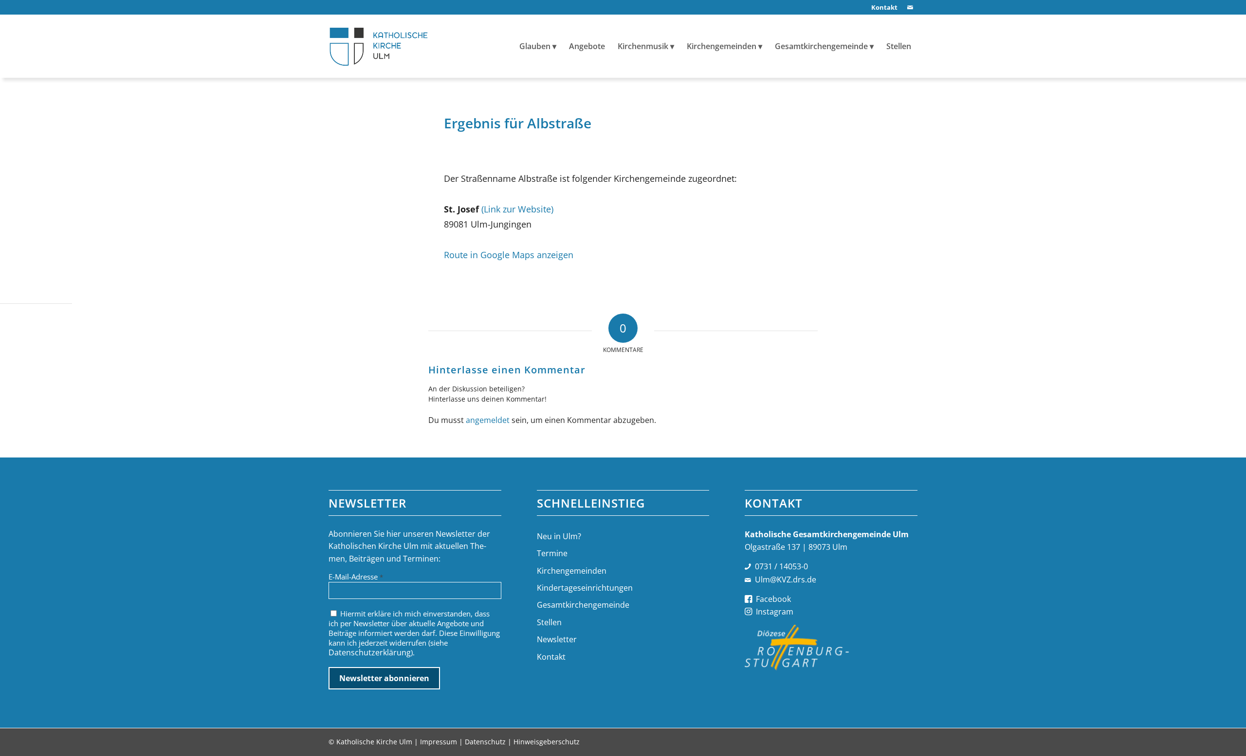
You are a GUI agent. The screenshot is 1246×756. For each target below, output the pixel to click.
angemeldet (488, 420)
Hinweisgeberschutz (546, 741)
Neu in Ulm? (559, 536)
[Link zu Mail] (910, 7)
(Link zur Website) (517, 209)
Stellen (549, 622)
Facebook (773, 599)
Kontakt (551, 656)
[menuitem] (882, 7)
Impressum (438, 741)
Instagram (774, 611)
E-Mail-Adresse (356, 576)
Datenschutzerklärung (370, 652)
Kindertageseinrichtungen (585, 587)
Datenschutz (485, 741)
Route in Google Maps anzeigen (508, 254)
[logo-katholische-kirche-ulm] (379, 46)
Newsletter (557, 639)
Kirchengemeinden (571, 570)
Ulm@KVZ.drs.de (785, 579)
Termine (552, 553)
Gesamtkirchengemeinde (583, 604)
